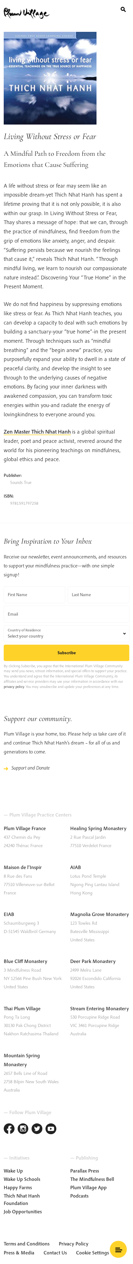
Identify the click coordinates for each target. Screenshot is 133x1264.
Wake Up (13, 1171)
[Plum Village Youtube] (50, 1129)
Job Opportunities (23, 1211)
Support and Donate (30, 768)
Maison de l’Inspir (23, 867)
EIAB (9, 914)
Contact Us (55, 1252)
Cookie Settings (92, 1252)
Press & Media (19, 1252)
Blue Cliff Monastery (25, 961)
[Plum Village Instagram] (23, 1129)
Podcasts (79, 1196)
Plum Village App (88, 1187)
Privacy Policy (73, 1244)
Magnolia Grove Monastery (99, 914)
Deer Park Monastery (93, 961)
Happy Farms (18, 1187)
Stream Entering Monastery (99, 1008)
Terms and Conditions (26, 1244)
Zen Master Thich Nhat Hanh (37, 431)
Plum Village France (25, 828)
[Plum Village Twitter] (37, 1129)
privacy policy (14, 686)
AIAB (75, 867)
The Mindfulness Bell (92, 1179)
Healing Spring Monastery (98, 828)
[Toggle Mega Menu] (118, 1249)
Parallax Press (84, 1171)
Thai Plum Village (22, 1008)
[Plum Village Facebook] (9, 1129)
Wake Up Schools (22, 1179)
